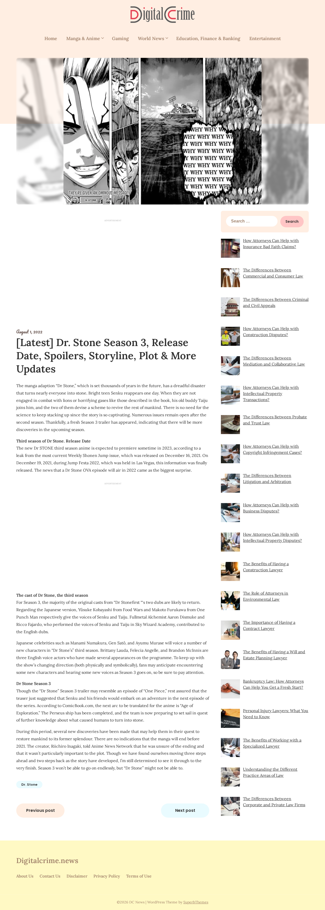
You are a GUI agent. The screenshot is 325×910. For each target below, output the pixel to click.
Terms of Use (139, 876)
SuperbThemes (195, 902)
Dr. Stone (29, 784)
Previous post (40, 810)
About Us (25, 876)
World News (151, 38)
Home (50, 38)
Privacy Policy (106, 876)
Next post (185, 810)
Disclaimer (77, 876)
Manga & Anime (83, 38)
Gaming (120, 38)
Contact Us (50, 876)
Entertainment (265, 38)
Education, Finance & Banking (208, 38)
